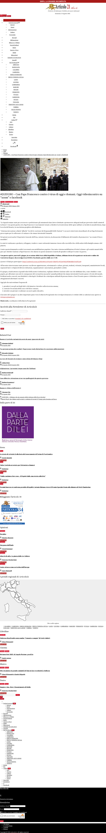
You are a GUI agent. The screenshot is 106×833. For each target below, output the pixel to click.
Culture (12, 32)
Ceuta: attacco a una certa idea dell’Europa (14, 567)
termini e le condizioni (23, 319)
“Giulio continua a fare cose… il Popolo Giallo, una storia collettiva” (22, 476)
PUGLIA (15, 94)
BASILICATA (16, 67)
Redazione (5, 469)
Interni (12, 25)
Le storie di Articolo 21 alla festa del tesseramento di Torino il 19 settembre (26, 454)
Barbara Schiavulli (7, 372)
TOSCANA (16, 102)
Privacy (5, 829)
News (1, 451)
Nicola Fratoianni (7, 549)
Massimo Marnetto (7, 538)
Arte (11, 122)
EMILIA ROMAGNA (16, 75)
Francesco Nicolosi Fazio (9, 560)
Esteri (12, 27)
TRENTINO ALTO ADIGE (16, 104)
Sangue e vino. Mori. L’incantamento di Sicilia (15, 687)
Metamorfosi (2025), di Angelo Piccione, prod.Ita (16, 654)
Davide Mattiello (7, 458)
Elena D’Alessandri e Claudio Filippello (13, 674)
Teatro (11, 134)
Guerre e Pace (14, 50)
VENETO (16, 112)
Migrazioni (14, 55)
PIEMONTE (16, 92)
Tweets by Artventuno (6, 799)
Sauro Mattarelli (7, 571)
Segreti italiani (14, 45)
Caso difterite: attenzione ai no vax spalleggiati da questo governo (24, 378)
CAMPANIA (16, 72)
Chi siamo (6, 824)
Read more (3, 460)
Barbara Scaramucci (8, 382)
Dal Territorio (13, 62)
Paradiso (3, 534)
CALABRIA (16, 70)
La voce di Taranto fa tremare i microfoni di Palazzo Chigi (21, 359)
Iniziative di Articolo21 (14, 57)
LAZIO (16, 80)
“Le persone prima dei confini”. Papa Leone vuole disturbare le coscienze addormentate (32, 349)
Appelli (14, 60)
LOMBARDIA (16, 85)
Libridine (11, 129)
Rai (14, 117)
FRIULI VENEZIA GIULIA (16, 77)
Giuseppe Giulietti (7, 343)
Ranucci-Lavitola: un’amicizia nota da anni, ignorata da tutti (22, 339)
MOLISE (15, 89)
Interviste (14, 137)
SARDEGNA (16, 97)
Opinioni (2, 531)
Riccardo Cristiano (7, 353)
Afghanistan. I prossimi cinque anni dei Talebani (18, 369)
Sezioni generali (13, 23)
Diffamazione (14, 40)
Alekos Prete (6, 363)
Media (14, 115)
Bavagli (14, 38)
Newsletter (14, 140)
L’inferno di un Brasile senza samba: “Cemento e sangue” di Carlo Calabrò (25, 638)
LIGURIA (16, 82)
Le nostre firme (7, 826)
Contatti (5, 827)
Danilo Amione (6, 658)
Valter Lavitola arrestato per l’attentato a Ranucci (17, 465)
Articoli (2, 202)
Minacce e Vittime (14, 43)
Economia (12, 35)
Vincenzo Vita (6, 392)
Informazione (12, 30)
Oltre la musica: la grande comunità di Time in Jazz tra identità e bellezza (25, 671)
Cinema (11, 124)
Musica (11, 132)
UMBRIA (16, 107)
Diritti (14, 53)
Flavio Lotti (5, 204)
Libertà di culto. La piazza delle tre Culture (15, 556)
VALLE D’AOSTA (16, 109)
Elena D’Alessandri (7, 642)
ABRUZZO (16, 65)
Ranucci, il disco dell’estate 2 (10, 388)
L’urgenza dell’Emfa (6, 545)
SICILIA (16, 99)
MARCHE (16, 87)
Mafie (14, 48)
